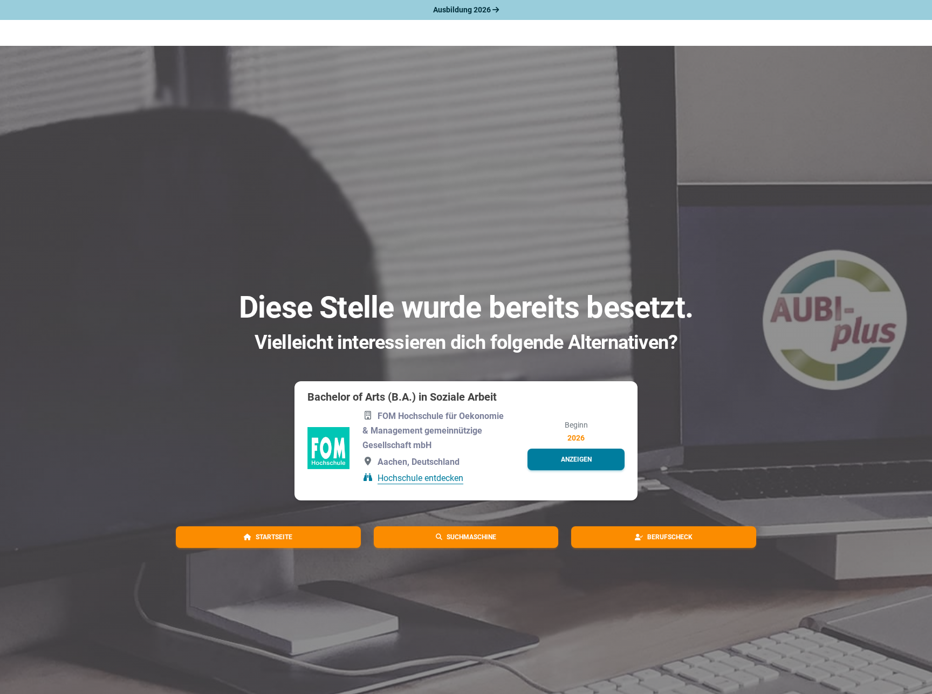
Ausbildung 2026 (462, 9)
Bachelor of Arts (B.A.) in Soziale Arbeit (402, 396)
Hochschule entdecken (420, 478)
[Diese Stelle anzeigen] (328, 448)
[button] (576, 459)
